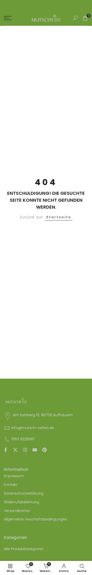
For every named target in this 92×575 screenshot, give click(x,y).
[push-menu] (8, 18)
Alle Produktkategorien (24, 548)
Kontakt (11, 484)
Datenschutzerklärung (23, 493)
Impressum (14, 475)
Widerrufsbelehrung (21, 502)
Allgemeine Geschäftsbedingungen (35, 519)
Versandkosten (17, 510)
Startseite (58, 217)
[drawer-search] (75, 18)
